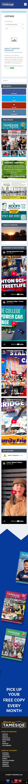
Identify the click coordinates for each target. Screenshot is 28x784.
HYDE (4, 741)
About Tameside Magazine (12, 50)
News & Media (9, 66)
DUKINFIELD (6, 738)
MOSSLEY (5, 743)
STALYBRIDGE (6, 745)
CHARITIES (5, 755)
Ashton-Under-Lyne (18, 66)
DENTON (5, 736)
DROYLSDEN (6, 740)
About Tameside (18, 52)
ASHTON (5, 734)
